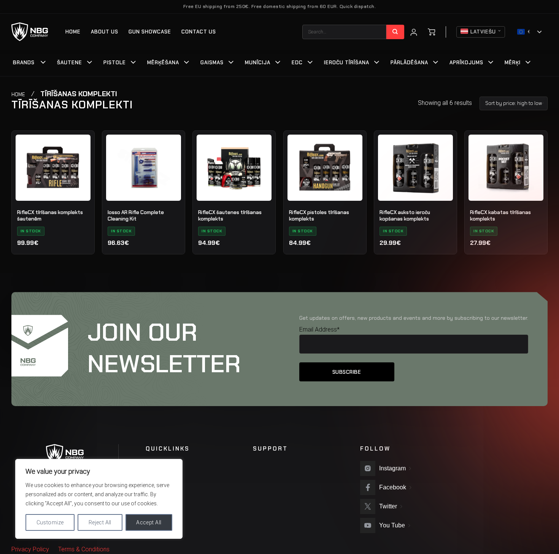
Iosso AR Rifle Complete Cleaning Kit (136, 215)
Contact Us (198, 32)
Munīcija (257, 62)
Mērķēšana (163, 62)
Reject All (100, 522)
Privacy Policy (30, 549)
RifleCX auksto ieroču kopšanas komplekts (405, 215)
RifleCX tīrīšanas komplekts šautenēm (50, 215)
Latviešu (483, 32)
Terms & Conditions (84, 549)
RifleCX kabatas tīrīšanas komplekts (500, 215)
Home (73, 32)
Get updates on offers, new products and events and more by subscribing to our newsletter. (413, 317)
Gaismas (212, 62)
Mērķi (513, 62)
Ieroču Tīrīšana (346, 62)
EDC (297, 62)
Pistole (114, 62)
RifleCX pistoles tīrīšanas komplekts (319, 215)
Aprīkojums (466, 62)
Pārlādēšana (409, 62)
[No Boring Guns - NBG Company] (29, 31)
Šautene (69, 62)
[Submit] (395, 32)
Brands (24, 62)
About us (104, 32)
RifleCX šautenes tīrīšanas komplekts (230, 215)
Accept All (148, 522)
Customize (50, 522)
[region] (99, 499)
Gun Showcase (150, 32)
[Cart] (431, 32)
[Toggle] (43, 63)
